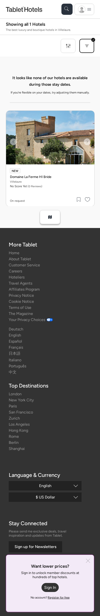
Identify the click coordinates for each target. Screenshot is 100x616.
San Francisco (21, 412)
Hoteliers (17, 277)
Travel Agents (20, 283)
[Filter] (68, 46)
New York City (21, 400)
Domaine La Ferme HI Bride (30, 177)
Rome (14, 436)
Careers (15, 271)
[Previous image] (13, 141)
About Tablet (20, 259)
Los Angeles (19, 424)
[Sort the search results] (86, 46)
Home (14, 253)
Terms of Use (20, 307)
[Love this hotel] (88, 200)
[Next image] (87, 141)
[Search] (67, 9)
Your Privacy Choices (27, 319)
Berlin (14, 442)
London (15, 394)
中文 (13, 372)
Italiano (15, 360)
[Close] (88, 561)
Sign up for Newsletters (35, 546)
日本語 (14, 353)
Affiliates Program (24, 289)
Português (17, 366)
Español (15, 341)
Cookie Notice (21, 301)
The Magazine (21, 313)
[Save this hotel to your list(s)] (79, 200)
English (15, 335)
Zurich (14, 418)
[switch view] (50, 217)
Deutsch (16, 329)
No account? (50, 597)
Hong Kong (18, 430)
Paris (13, 406)
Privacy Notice (21, 295)
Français (16, 347)
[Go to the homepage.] (24, 9)
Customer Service (24, 265)
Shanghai (17, 448)
